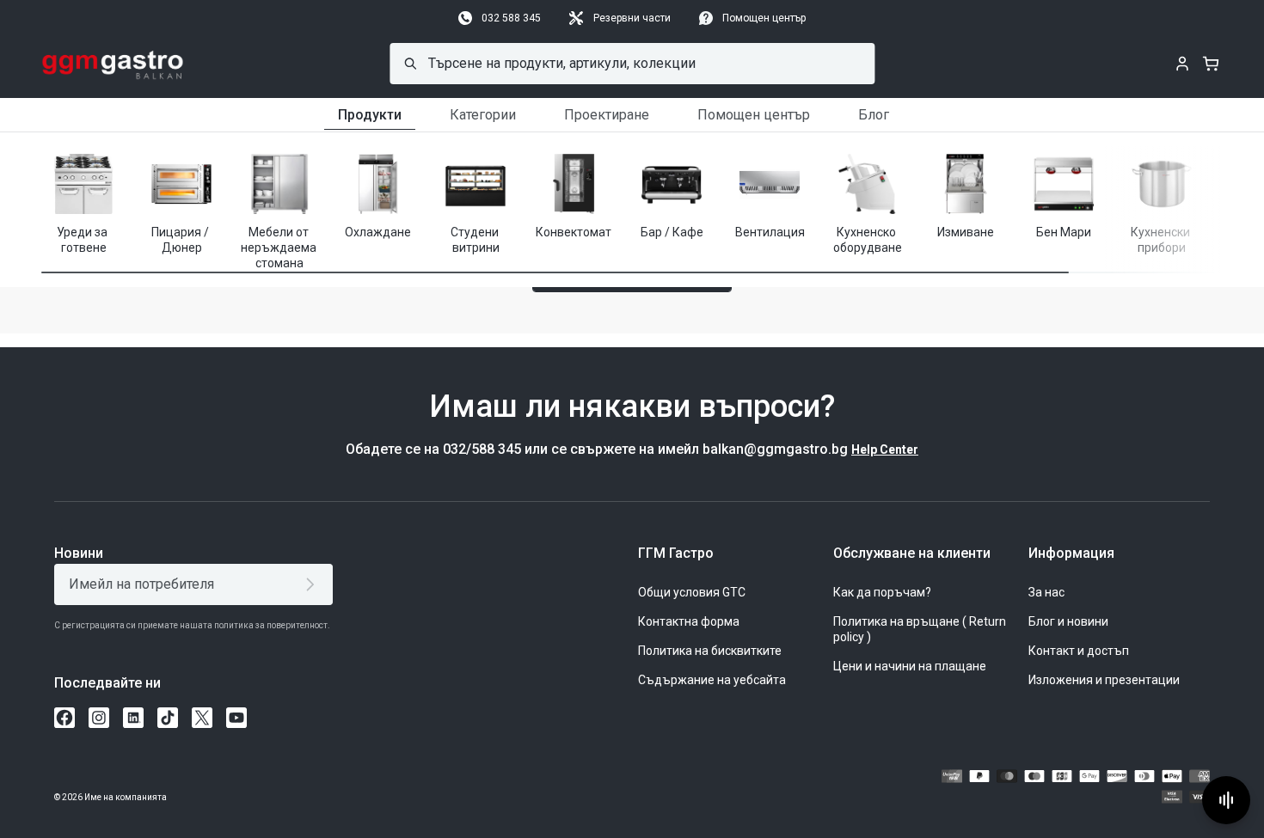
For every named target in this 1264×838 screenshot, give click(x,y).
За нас (1046, 592)
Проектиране (606, 115)
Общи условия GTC (692, 592)
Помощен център (764, 18)
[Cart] (1210, 63)
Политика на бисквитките (710, 651)
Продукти (370, 115)
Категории (483, 115)
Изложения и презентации (1104, 680)
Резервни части (632, 18)
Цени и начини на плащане (909, 666)
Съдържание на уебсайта (712, 680)
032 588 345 (511, 18)
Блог (873, 115)
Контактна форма (688, 621)
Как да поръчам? (882, 592)
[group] (83, 202)
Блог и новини (1068, 621)
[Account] (1182, 63)
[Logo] (113, 63)
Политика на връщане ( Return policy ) (919, 629)
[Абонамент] (313, 584)
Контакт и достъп (1078, 651)
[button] (1167, 197)
